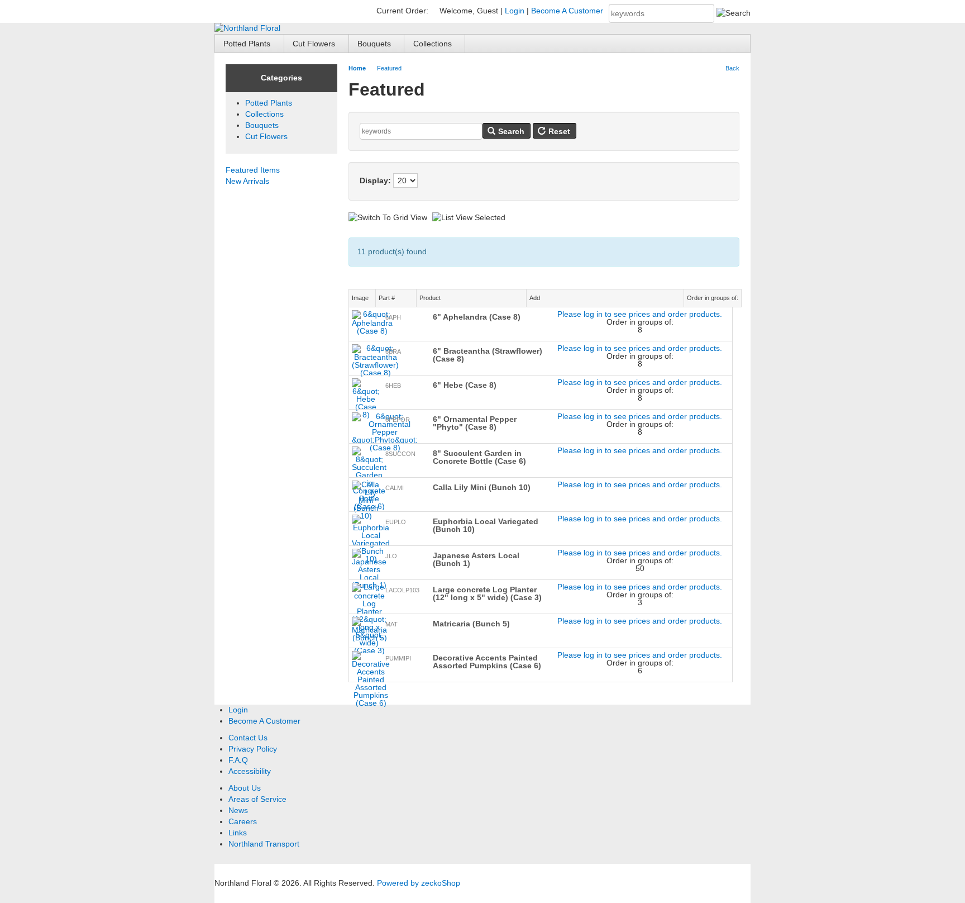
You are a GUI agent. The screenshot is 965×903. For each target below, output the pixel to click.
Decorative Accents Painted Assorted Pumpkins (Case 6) (487, 661)
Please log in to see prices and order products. (639, 314)
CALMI (394, 487)
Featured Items (253, 169)
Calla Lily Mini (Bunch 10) (482, 487)
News (238, 810)
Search (510, 131)
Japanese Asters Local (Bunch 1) (476, 559)
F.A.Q (238, 759)
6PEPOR (397, 419)
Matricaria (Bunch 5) (471, 623)
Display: (375, 180)
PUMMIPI (398, 658)
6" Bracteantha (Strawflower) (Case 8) (487, 354)
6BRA (393, 351)
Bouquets (374, 43)
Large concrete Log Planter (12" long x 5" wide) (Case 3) (487, 593)
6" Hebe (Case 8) (464, 385)
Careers (242, 821)
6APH (393, 317)
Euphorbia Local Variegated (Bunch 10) (485, 525)
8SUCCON (400, 453)
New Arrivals (247, 181)
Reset (558, 131)
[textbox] (661, 13)
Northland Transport (263, 843)
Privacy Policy (252, 748)
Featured (389, 68)
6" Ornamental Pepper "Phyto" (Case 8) (475, 423)
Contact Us (247, 737)
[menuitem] (249, 43)
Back (732, 68)
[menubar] (482, 43)
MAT (391, 624)
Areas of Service (257, 799)
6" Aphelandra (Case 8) (476, 316)
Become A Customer (567, 10)
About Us (244, 787)
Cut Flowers (314, 43)
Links (237, 832)
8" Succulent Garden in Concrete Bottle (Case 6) (479, 457)
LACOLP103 (402, 590)
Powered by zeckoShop (418, 882)
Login (514, 10)
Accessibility (249, 771)
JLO (391, 556)
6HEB (393, 385)
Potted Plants (246, 43)
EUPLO (395, 522)
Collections (432, 43)
